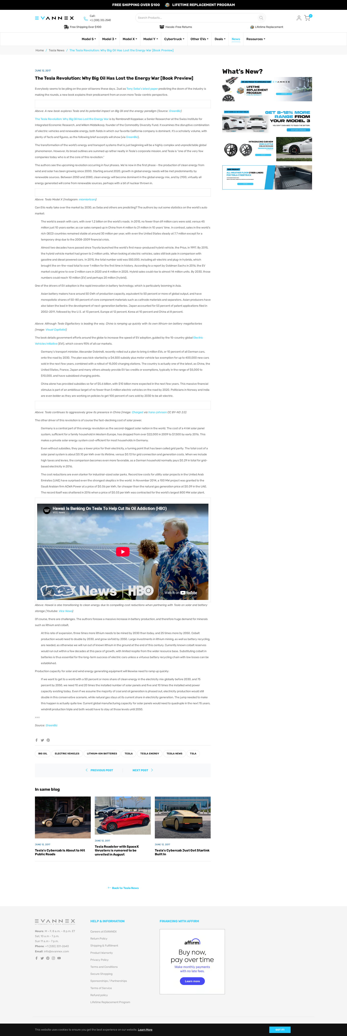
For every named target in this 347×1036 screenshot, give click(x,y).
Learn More (145, 1029)
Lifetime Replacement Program (110, 1002)
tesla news (174, 753)
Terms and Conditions (104, 967)
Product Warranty (101, 953)
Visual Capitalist (56, 329)
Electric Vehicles (67, 753)
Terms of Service (101, 988)
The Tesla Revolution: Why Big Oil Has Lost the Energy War (72, 119)
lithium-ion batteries (102, 753)
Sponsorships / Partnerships (108, 981)
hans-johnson (157, 412)
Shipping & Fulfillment (104, 945)
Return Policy (98, 938)
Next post (141, 770)
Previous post (102, 770)
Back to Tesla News (125, 888)
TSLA (193, 753)
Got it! (280, 1029)
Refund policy (99, 995)
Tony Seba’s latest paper (142, 88)
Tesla (129, 753)
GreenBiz (175, 111)
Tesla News (56, 50)
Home (40, 50)
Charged (137, 412)
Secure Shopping (101, 974)
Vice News (65, 611)
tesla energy (149, 753)
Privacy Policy (99, 960)
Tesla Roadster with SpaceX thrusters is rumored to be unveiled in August (117, 850)
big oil (42, 753)
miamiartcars (87, 199)
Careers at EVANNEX (103, 931)
